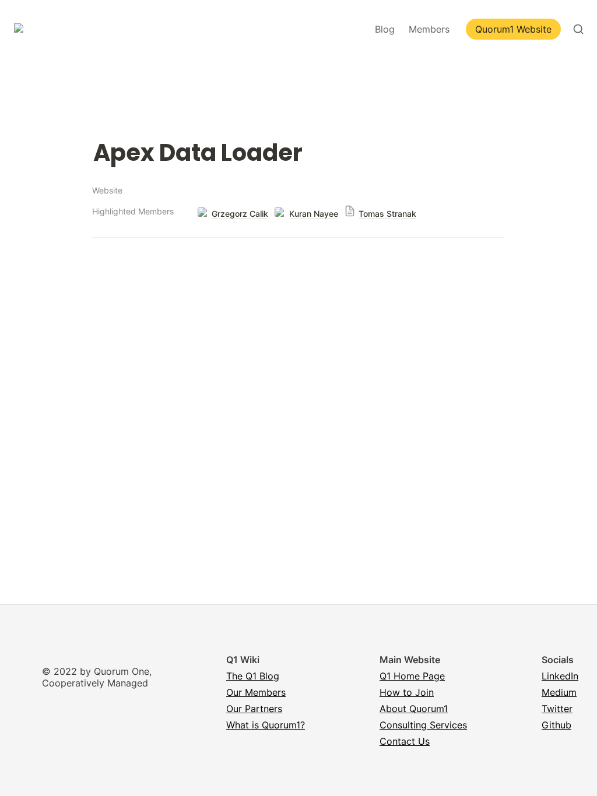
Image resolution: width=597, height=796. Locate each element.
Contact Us (405, 741)
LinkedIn (560, 676)
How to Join (407, 692)
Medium (559, 692)
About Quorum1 (414, 708)
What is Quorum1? (265, 725)
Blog (385, 29)
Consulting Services (423, 725)
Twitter (557, 708)
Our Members (256, 692)
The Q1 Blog (252, 676)
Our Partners (254, 708)
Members (429, 29)
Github (556, 725)
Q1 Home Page (412, 676)
